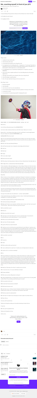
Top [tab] (1, 353)
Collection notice (25, 391)
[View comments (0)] (5, 11)
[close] (28, 364)
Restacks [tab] (7, 341)
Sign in (34, 1)
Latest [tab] (4, 353)
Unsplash (21, 55)
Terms (21, 391)
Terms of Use (23, 379)
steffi (18, 55)
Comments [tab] (3, 341)
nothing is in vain (4, 356)
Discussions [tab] (8, 353)
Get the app (23, 393)
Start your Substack (16, 393)
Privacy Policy (26, 380)
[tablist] (5, 342)
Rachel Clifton (5, 8)
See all (3, 374)
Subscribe (30, 1)
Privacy (18, 391)
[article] (18, 358)
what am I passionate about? (6, 362)
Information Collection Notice (18, 380)
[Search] (35, 354)
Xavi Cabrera (18, 119)
